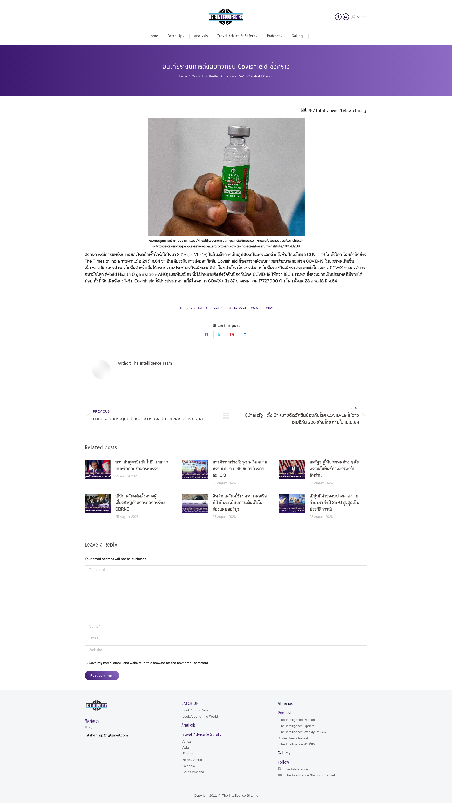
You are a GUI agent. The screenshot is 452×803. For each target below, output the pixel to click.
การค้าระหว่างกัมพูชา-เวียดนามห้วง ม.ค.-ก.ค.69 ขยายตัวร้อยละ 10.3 (240, 469)
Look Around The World (230, 308)
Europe (187, 753)
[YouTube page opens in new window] (346, 16)
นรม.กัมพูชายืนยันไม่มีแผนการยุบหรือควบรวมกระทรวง (141, 465)
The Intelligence (296, 769)
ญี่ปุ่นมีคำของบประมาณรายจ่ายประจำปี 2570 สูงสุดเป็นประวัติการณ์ (334, 502)
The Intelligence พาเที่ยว (297, 744)
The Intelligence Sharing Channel (310, 775)
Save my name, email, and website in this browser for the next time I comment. (149, 663)
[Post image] (98, 469)
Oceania (188, 766)
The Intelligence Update (297, 726)
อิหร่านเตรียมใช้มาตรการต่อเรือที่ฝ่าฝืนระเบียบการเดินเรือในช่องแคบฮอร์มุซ (240, 502)
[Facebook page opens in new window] (338, 16)
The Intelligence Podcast (297, 720)
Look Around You (195, 710)
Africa (186, 741)
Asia (185, 747)
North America (193, 760)
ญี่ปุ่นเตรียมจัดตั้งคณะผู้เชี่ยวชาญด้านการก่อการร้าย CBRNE (140, 502)
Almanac (285, 703)
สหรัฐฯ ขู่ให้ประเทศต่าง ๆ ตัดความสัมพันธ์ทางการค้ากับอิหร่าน (334, 469)
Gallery (284, 753)
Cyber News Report (293, 738)
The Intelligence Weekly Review (302, 732)
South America (193, 772)
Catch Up (203, 308)
